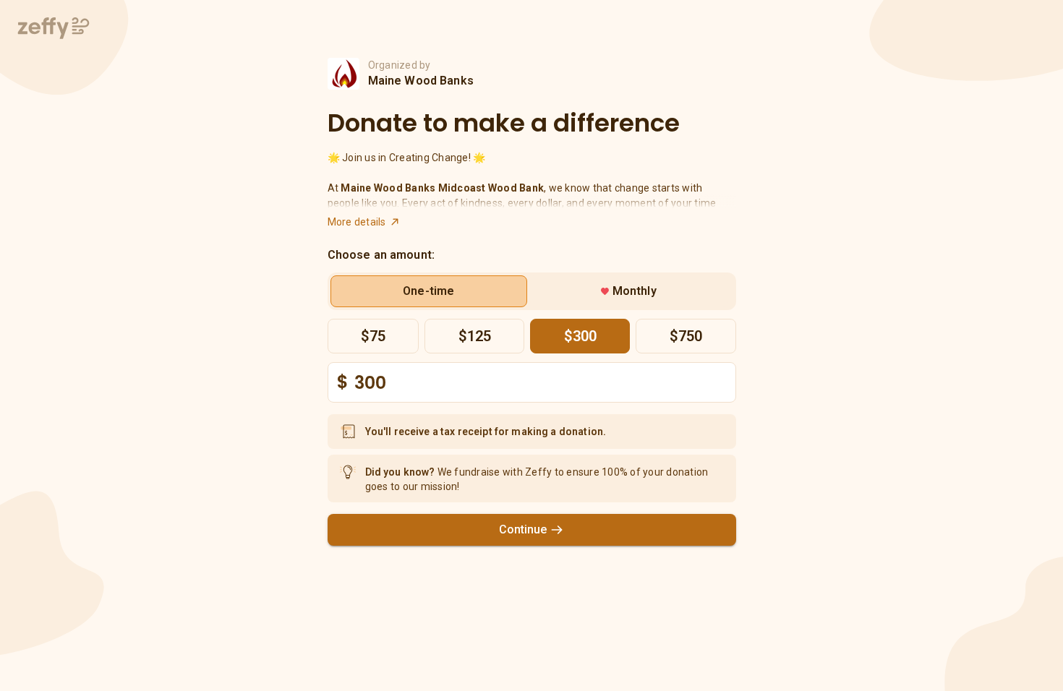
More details (357, 222)
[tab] (429, 291)
